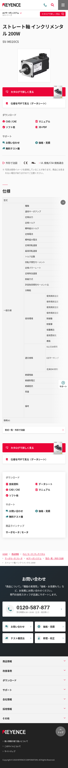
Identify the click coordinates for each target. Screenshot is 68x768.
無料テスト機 (13, 148)
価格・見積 (44, 142)
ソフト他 (10, 127)
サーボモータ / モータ (17, 532)
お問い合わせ (13, 142)
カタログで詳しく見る (22, 91)
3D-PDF (43, 127)
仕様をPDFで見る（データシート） (29, 103)
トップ (60, 732)
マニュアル (44, 121)
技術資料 (13, 484)
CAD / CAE (11, 121)
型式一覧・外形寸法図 (15, 429)
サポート (63, 386)
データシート (45, 484)
